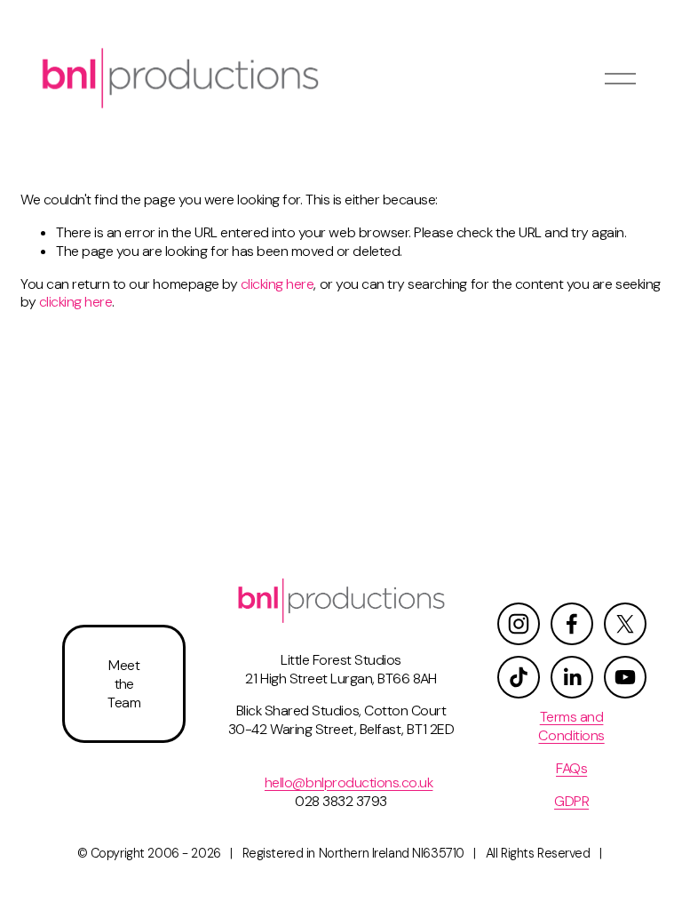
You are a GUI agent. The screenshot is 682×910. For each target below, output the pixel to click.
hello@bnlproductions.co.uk (349, 783)
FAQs (571, 769)
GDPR (571, 801)
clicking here (277, 284)
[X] (625, 624)
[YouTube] (625, 677)
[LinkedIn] (572, 677)
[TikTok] (518, 677)
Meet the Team (123, 684)
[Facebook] (572, 624)
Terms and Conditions (571, 726)
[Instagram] (518, 624)
